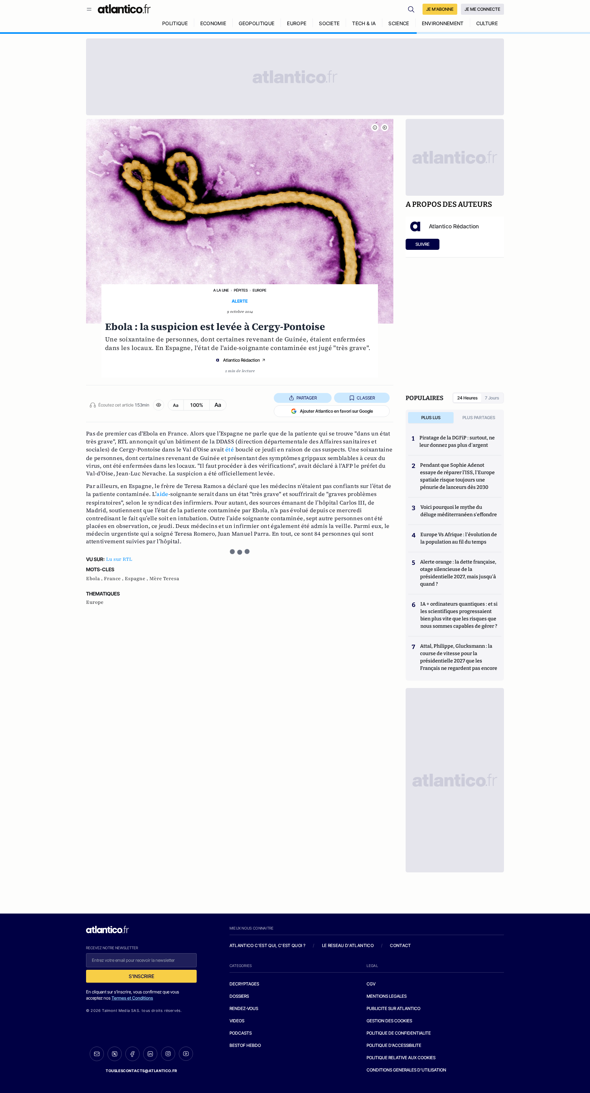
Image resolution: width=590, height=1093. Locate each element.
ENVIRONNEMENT (443, 23)
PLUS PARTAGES (478, 417)
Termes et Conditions (132, 998)
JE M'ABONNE (440, 9)
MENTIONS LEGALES (387, 996)
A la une (221, 290)
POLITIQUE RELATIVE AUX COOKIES (401, 1057)
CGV (371, 983)
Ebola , (95, 578)
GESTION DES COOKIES (389, 1020)
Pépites (241, 290)
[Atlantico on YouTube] (186, 1054)
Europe (259, 290)
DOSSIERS (239, 996)
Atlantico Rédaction (241, 360)
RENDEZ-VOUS (244, 1008)
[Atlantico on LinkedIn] (150, 1054)
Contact (400, 945)
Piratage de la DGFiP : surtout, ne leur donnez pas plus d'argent (457, 441)
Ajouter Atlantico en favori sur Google (336, 411)
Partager (307, 397)
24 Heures (467, 397)
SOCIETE (329, 23)
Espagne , (137, 578)
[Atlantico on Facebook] (132, 1054)
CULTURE (487, 23)
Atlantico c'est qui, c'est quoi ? (268, 945)
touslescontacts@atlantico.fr (141, 1070)
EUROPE (296, 23)
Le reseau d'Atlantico (348, 945)
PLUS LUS (431, 417)
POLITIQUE (175, 23)
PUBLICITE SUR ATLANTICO (393, 1008)
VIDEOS (237, 1020)
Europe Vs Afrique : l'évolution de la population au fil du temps (458, 538)
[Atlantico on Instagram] (168, 1054)
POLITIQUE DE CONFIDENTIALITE (399, 1033)
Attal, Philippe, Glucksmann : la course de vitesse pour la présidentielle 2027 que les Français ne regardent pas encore (458, 657)
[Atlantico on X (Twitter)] (115, 1054)
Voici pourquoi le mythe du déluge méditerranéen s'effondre (459, 510)
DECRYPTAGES (244, 983)
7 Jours (492, 397)
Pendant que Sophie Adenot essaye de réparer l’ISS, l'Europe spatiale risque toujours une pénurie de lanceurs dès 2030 (457, 476)
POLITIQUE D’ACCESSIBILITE (394, 1045)
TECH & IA (364, 23)
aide (162, 494)
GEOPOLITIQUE (256, 23)
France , (114, 578)
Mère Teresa (164, 578)
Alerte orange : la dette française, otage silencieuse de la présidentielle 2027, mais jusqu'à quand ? (458, 573)
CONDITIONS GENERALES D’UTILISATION (406, 1069)
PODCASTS (241, 1033)
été (229, 449)
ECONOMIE (213, 23)
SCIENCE (398, 23)
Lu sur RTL (119, 559)
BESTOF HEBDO (245, 1045)
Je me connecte (482, 9)
